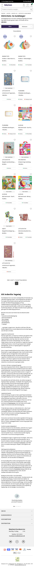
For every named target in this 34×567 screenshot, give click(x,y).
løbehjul (7, 410)
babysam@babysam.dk (20, 564)
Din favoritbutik (27, 1)
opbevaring (18, 467)
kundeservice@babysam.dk (17, 536)
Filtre (10, 26)
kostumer (23, 413)
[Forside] (8, 5)
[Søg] (31, 9)
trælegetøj (22, 442)
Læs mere (3, 22)
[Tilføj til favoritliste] (15, 36)
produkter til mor (20, 469)
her (12, 479)
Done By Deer (16, 303)
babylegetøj (12, 403)
